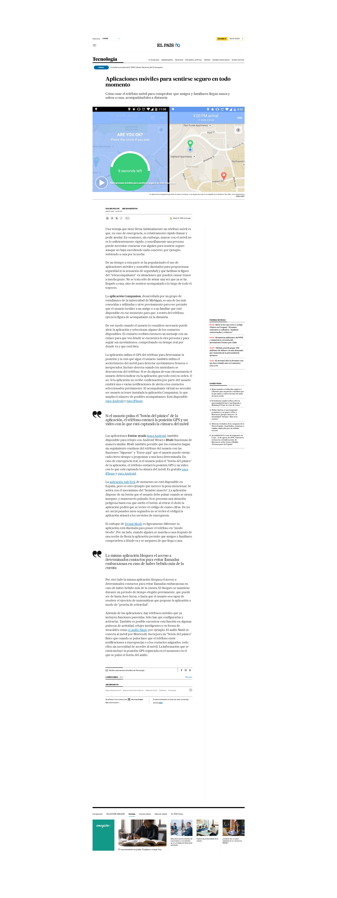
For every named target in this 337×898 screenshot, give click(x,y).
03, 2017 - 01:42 (113, 211)
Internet (207, 60)
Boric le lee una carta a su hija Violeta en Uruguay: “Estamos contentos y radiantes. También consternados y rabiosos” (226, 328)
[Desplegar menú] (95, 45)
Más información (112, 702)
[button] (169, 149)
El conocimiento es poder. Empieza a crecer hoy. (140, 849)
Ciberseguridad (167, 60)
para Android (114, 401)
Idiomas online (161, 814)
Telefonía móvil (151, 690)
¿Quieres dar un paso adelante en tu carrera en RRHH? (232, 841)
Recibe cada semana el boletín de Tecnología (126, 670)
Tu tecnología (153, 60)
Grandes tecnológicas (221, 60)
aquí (161, 702)
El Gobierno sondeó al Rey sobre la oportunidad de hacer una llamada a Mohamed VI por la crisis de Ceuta (226, 403)
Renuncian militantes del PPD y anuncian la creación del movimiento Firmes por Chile (226, 340)
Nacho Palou (112, 208)
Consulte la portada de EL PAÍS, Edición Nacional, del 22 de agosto (136, 67)
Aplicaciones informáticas (133, 690)
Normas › (188, 677)
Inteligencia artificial (193, 60)
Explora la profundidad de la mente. (207, 840)
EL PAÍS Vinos (177, 814)
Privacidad (179, 60)
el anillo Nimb (137, 630)
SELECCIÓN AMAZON (115, 814)
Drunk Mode (133, 524)
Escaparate (97, 814)
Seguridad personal (113, 690)
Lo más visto (215, 383)
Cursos (132, 814)
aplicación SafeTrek (122, 482)
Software (162, 690)
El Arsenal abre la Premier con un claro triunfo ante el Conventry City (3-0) (226, 363)
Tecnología (105, 59)
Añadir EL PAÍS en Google (182, 218)
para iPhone (135, 401)
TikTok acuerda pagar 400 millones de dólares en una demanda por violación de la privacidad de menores (226, 352)
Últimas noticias (238, 60)
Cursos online (145, 814)
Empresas (172, 690)
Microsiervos (130, 208)
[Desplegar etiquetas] (190, 690)
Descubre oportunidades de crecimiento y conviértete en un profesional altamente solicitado (181, 842)
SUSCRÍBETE (222, 39)
